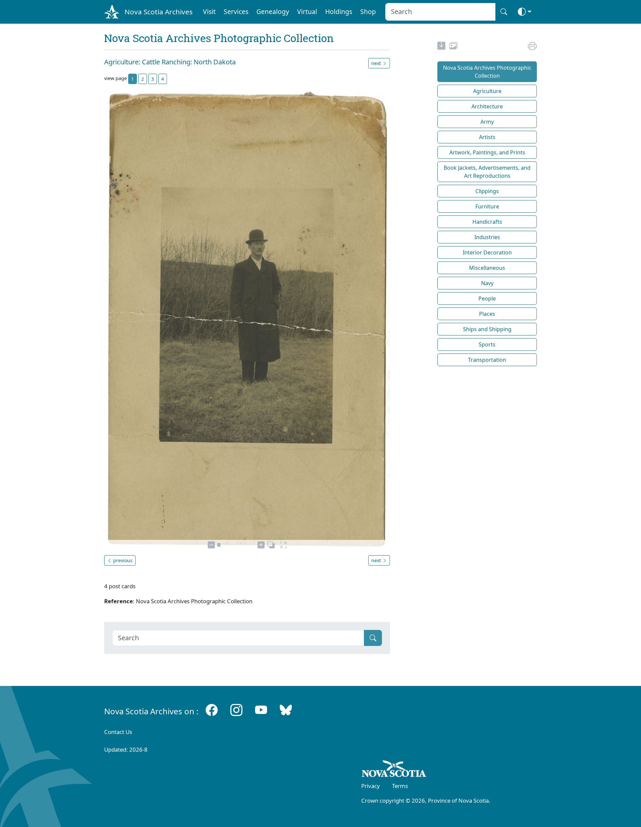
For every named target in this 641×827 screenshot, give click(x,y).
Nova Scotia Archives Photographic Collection (487, 71)
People (487, 298)
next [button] (376, 63)
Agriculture (487, 91)
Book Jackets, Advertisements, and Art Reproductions (487, 171)
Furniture (487, 206)
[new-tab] (441, 46)
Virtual (307, 11)
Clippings (487, 191)
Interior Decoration (487, 252)
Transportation (487, 359)
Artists (487, 137)
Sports (487, 344)
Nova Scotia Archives (159, 11)
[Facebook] (211, 710)
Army (487, 121)
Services (236, 11)
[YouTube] (261, 710)
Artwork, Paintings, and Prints (487, 152)
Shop (368, 11)
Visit (209, 11)
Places (487, 313)
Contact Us (118, 732)
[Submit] (373, 638)
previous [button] (122, 560)
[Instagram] (236, 710)
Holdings (338, 11)
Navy (487, 283)
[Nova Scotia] (394, 770)
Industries (487, 237)
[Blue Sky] (285, 710)
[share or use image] (453, 46)
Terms (400, 786)
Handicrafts (487, 221)
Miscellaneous (487, 267)
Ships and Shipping (487, 329)
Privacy (370, 786)
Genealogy (272, 11)
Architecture (487, 106)
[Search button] (503, 12)
